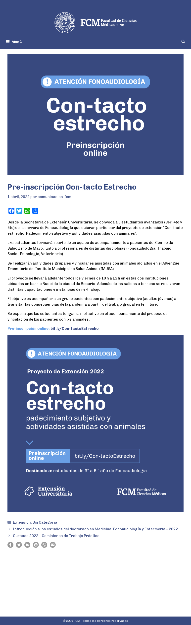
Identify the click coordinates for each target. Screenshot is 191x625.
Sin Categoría (45, 522)
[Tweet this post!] (19, 546)
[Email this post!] (53, 546)
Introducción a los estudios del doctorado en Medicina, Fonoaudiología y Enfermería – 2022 (95, 529)
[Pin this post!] (36, 546)
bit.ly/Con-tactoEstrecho (74, 328)
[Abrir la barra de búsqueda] (183, 42)
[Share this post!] (10, 546)
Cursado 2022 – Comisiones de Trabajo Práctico (56, 536)
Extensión (22, 522)
